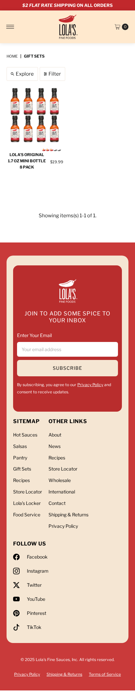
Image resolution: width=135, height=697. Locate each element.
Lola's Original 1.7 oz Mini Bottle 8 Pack (27, 161)
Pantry (20, 457)
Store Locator (27, 491)
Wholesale (59, 480)
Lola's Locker (27, 503)
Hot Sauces (25, 435)
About (54, 435)
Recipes (21, 480)
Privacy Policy (90, 384)
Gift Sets (22, 469)
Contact (57, 503)
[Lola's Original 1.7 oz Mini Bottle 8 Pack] (35, 115)
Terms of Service (105, 674)
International (61, 491)
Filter (54, 74)
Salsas (20, 446)
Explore (25, 74)
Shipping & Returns (68, 514)
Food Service (26, 514)
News (54, 446)
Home (12, 56)
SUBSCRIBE (67, 368)
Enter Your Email (34, 335)
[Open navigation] (10, 27)
